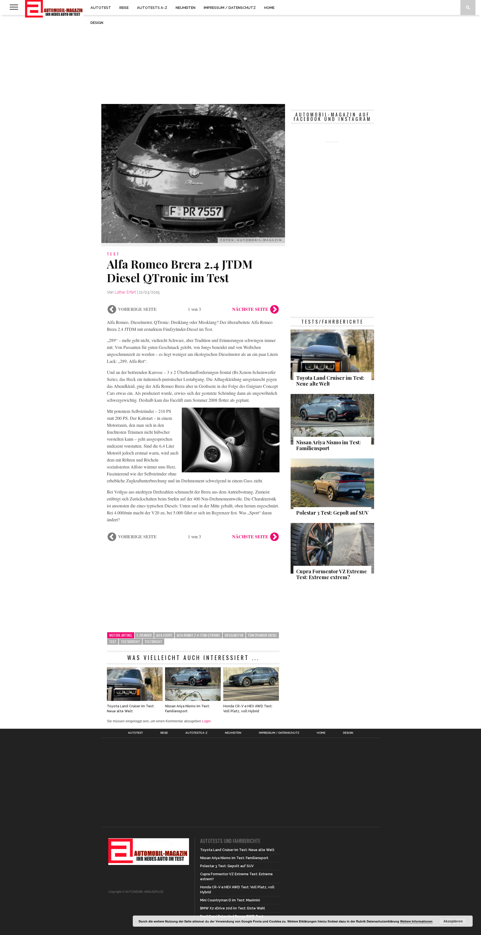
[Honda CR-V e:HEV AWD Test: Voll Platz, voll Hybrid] (251, 699)
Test (112, 641)
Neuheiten (185, 8)
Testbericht (130, 641)
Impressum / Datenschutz (230, 8)
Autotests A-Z (152, 8)
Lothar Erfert (125, 292)
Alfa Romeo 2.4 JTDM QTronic (198, 635)
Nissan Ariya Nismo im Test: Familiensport (187, 708)
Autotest (100, 8)
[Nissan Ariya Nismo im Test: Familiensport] (193, 699)
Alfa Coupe (164, 635)
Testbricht (153, 641)
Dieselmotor (234, 635)
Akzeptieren (453, 921)
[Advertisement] (240, 59)
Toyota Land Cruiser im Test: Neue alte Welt (130, 708)
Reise (124, 8)
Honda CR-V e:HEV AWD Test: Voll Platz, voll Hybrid (248, 708)
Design (96, 23)
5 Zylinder (144, 635)
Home (269, 8)
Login (206, 721)
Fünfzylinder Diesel (262, 635)
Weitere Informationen (416, 921)
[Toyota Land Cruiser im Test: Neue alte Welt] (135, 699)
